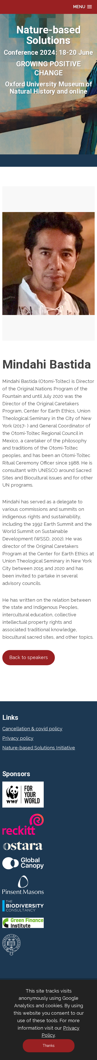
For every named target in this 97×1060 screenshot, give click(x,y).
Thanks (49, 1046)
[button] (82, 7)
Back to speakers (28, 657)
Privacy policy (17, 738)
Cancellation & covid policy (32, 728)
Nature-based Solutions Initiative (38, 747)
